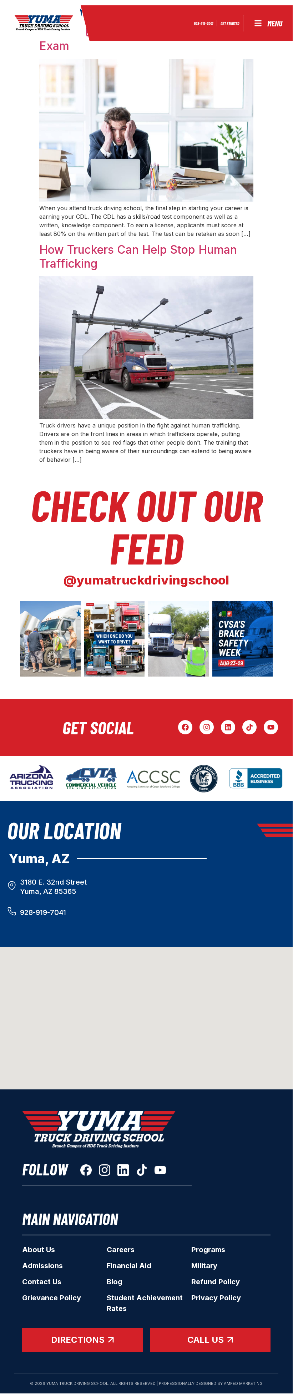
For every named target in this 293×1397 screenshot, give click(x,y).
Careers (121, 1249)
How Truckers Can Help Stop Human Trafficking (138, 256)
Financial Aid (129, 1265)
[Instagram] (206, 727)
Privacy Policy (216, 1298)
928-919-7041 (43, 912)
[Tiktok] (249, 727)
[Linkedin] (228, 727)
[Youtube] (271, 727)
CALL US (205, 1340)
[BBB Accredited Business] (257, 778)
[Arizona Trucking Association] (31, 779)
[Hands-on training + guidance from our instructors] (178, 639)
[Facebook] (185, 727)
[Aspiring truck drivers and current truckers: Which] (114, 639)
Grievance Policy (51, 1298)
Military (204, 1265)
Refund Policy (215, 1281)
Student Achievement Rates (145, 1303)
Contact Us (41, 1281)
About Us (38, 1249)
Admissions (42, 1265)
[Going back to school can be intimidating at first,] (50, 639)
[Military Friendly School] (204, 778)
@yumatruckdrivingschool (146, 579)
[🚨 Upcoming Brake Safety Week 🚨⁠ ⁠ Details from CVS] (242, 639)
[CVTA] (91, 778)
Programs (208, 1249)
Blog (114, 1281)
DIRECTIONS (78, 1340)
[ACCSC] (153, 778)
